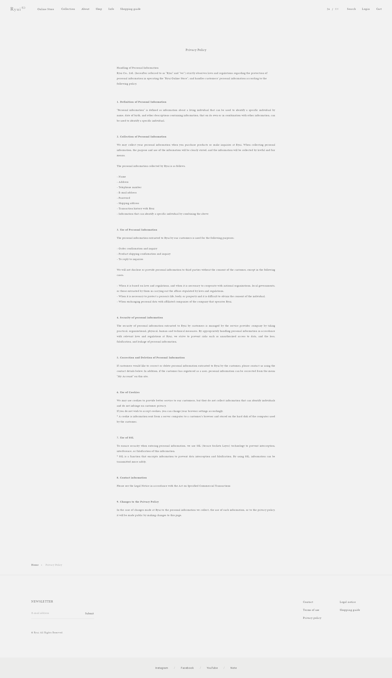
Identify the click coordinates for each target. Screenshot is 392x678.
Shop (99, 9)
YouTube (212, 667)
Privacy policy (312, 618)
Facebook (187, 667)
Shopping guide (130, 9)
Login (366, 9)
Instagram (161, 667)
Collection (68, 9)
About (85, 9)
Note (234, 667)
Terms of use (311, 610)
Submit (89, 613)
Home (35, 565)
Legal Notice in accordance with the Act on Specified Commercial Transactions (182, 486)
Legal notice (348, 602)
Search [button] (351, 9)
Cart (379, 9)
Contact (308, 602)
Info (111, 9)
